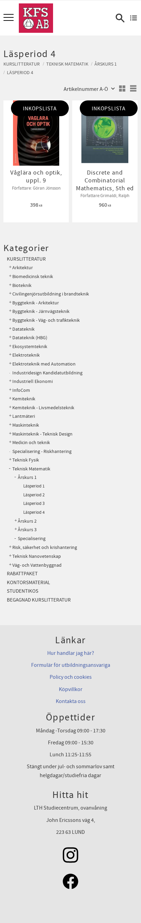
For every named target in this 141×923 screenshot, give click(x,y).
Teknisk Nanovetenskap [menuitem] (36, 556)
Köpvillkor (70, 689)
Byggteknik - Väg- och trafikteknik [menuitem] (46, 320)
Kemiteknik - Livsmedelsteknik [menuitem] (43, 407)
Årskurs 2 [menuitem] (27, 521)
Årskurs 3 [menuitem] (27, 530)
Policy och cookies (71, 677)
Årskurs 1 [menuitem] (27, 477)
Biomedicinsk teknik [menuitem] (32, 276)
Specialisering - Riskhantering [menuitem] (42, 451)
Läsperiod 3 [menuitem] (33, 503)
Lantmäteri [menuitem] (23, 416)
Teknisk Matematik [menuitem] (31, 469)
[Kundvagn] (134, 18)
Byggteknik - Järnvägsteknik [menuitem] (40, 311)
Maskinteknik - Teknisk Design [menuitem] (42, 434)
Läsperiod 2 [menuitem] (33, 495)
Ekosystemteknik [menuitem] (29, 346)
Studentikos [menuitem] (22, 591)
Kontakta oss (71, 701)
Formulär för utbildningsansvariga (70, 665)
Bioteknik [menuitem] (21, 285)
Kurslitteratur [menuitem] (26, 259)
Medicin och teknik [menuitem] (31, 442)
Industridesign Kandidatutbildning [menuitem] (47, 373)
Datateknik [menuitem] (23, 329)
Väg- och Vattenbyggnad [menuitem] (37, 565)
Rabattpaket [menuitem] (22, 573)
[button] (9, 18)
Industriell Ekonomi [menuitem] (32, 381)
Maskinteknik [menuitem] (25, 425)
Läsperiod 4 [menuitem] (33, 512)
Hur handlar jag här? (70, 653)
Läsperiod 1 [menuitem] (33, 486)
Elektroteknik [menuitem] (26, 355)
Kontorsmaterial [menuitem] (28, 582)
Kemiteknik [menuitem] (23, 399)
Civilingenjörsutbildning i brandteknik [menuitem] (50, 294)
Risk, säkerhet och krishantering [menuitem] (44, 547)
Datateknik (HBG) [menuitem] (29, 337)
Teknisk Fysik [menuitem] (25, 460)
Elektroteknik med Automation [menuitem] (44, 364)
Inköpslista (40, 108)
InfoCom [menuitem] (21, 390)
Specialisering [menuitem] (32, 539)
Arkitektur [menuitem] (22, 267)
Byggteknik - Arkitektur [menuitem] (35, 303)
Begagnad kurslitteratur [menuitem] (39, 600)
